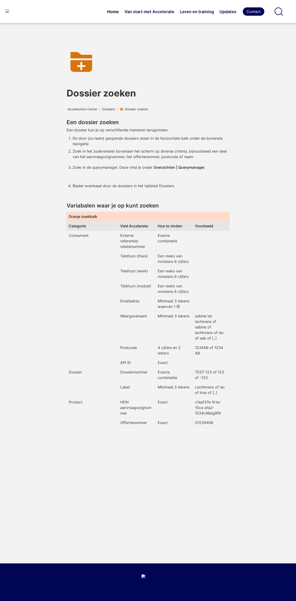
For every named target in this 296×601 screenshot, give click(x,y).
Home (113, 11)
